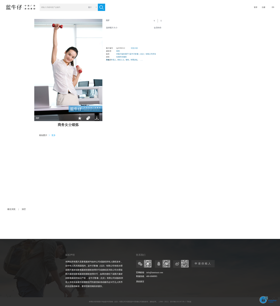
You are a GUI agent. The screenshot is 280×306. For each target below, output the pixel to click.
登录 (255, 7)
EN (273, 7)
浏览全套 (134, 48)
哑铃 (127, 60)
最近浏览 (11, 209)
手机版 (189, 301)
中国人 (113, 60)
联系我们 (140, 255)
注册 (263, 7)
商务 (108, 60)
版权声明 (70, 255)
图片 (90, 7)
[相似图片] (88, 118)
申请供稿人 (203, 263)
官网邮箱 (140, 272)
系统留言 (140, 281)
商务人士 (120, 60)
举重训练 (134, 60)
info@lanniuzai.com (154, 272)
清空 (24, 209)
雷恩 (118, 51)
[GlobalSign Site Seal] (269, 303)
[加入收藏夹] (80, 118)
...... (141, 60)
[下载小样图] (97, 118)
